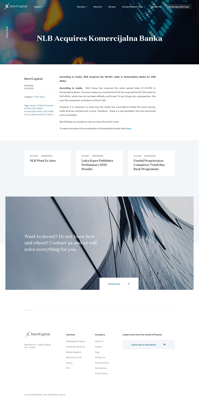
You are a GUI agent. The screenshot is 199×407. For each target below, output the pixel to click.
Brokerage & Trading (75, 341)
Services (81, 6)
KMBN (39, 108)
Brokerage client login (179, 6)
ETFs (68, 368)
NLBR (50, 111)
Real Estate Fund (73, 357)
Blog (97, 352)
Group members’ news (132, 6)
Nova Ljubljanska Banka (35, 114)
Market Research (73, 352)
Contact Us (156, 6)
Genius (69, 362)
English (37, 6)
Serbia (50, 114)
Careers (112, 6)
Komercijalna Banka (33, 111)
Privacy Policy (101, 373)
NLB (45, 111)
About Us (98, 6)
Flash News (39, 96)
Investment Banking (75, 346)
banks (33, 105)
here (128, 128)
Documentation (102, 362)
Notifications (101, 368)
